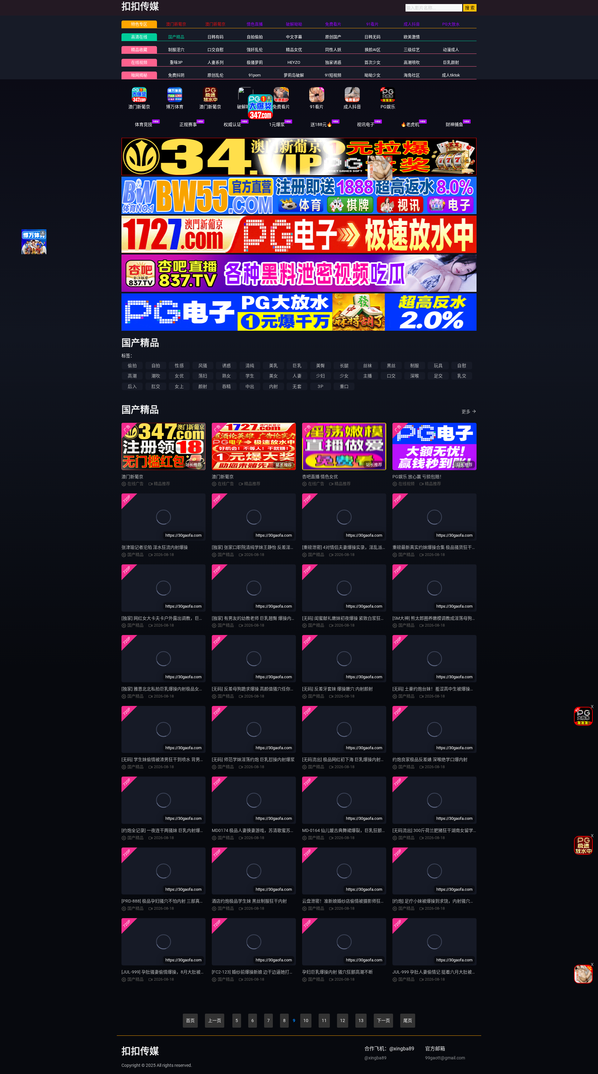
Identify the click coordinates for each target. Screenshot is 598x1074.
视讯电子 (365, 124)
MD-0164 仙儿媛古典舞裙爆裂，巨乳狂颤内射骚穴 (350, 830)
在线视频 (139, 62)
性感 (179, 365)
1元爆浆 (277, 124)
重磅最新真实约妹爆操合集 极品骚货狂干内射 (436, 547)
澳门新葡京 (132, 476)
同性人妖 (333, 49)
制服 (414, 365)
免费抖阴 (176, 75)
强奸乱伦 (255, 49)
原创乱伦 (215, 75)
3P (320, 386)
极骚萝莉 (255, 62)
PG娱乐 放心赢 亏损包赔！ (418, 476)
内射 (273, 386)
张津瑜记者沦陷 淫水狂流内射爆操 (154, 547)
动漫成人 (451, 49)
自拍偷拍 (255, 37)
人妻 (296, 375)
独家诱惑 (333, 62)
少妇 (320, 375)
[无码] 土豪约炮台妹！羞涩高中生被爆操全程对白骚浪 (444, 688)
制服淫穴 (176, 49)
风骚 (202, 365)
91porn (255, 75)
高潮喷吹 (412, 62)
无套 (296, 386)
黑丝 (391, 365)
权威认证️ (232, 124)
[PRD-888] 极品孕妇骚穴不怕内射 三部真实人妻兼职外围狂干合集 (184, 901)
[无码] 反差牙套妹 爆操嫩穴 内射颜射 (337, 688)
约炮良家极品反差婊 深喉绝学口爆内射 (429, 759)
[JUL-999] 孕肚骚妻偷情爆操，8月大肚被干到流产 (169, 971)
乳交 (461, 375)
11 (324, 1020)
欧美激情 (412, 37)
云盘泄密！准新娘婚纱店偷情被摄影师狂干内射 (348, 901)
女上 (179, 386)
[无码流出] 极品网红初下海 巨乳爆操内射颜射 (345, 759)
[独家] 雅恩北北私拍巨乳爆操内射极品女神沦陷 (166, 688)
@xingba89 (375, 1057)
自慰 (461, 365)
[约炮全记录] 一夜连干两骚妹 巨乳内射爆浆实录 (167, 830)
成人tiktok (451, 75)
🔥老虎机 (410, 124)
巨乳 (296, 365)
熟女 (226, 375)
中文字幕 (294, 37)
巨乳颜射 (451, 62)
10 (305, 1020)
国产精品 (176, 37)
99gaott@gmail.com (445, 1057)
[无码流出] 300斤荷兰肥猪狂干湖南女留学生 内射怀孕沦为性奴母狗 (457, 830)
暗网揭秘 (139, 75)
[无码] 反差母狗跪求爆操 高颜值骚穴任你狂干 (255, 688)
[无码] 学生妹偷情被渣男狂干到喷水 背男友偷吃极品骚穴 (175, 759)
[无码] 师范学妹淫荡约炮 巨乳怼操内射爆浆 (253, 759)
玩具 (438, 365)
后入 (132, 386)
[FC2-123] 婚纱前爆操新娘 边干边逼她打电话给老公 (261, 971)
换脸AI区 (373, 49)
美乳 (273, 365)
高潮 (132, 375)
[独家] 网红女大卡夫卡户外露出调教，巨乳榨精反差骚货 (175, 618)
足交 (438, 375)
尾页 (407, 1020)
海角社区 (412, 75)
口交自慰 (215, 49)
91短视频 (333, 75)
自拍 (155, 365)
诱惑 (226, 365)
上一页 (214, 1020)
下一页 (383, 1020)
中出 (249, 386)
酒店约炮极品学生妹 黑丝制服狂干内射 (249, 901)
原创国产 (333, 37)
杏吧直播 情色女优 (320, 476)
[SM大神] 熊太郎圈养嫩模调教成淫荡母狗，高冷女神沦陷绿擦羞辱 (456, 618)
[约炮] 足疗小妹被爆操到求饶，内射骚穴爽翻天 (437, 901)
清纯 (249, 365)
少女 (344, 375)
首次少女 (372, 62)
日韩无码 (372, 37)
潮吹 (155, 375)
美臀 (320, 365)
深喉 (414, 375)
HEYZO (293, 62)
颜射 (202, 386)
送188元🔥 (321, 124)
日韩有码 (215, 37)
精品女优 (294, 49)
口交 (391, 375)
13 (360, 1020)
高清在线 (139, 37)
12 (342, 1020)
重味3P (176, 62)
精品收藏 (139, 49)
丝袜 (367, 365)
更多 (466, 411)
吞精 (226, 386)
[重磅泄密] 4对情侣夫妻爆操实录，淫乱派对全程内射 (353, 547)
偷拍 (132, 365)
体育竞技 (143, 124)
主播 (367, 375)
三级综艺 (412, 49)
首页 (190, 1020)
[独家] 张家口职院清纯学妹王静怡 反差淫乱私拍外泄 (262, 547)
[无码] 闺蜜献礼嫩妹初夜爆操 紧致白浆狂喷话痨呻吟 (352, 618)
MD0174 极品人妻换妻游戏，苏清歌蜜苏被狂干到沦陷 (264, 830)
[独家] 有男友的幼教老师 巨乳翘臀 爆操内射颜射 (258, 618)
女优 (179, 375)
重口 (344, 386)
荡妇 (202, 375)
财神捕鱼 (454, 124)
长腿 (344, 365)
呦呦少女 (372, 75)
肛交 (155, 386)
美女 (273, 375)
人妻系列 (215, 62)
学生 (249, 375)
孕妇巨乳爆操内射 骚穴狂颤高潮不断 (337, 971)
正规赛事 (188, 124)
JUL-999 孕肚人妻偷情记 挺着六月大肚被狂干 (436, 971)
